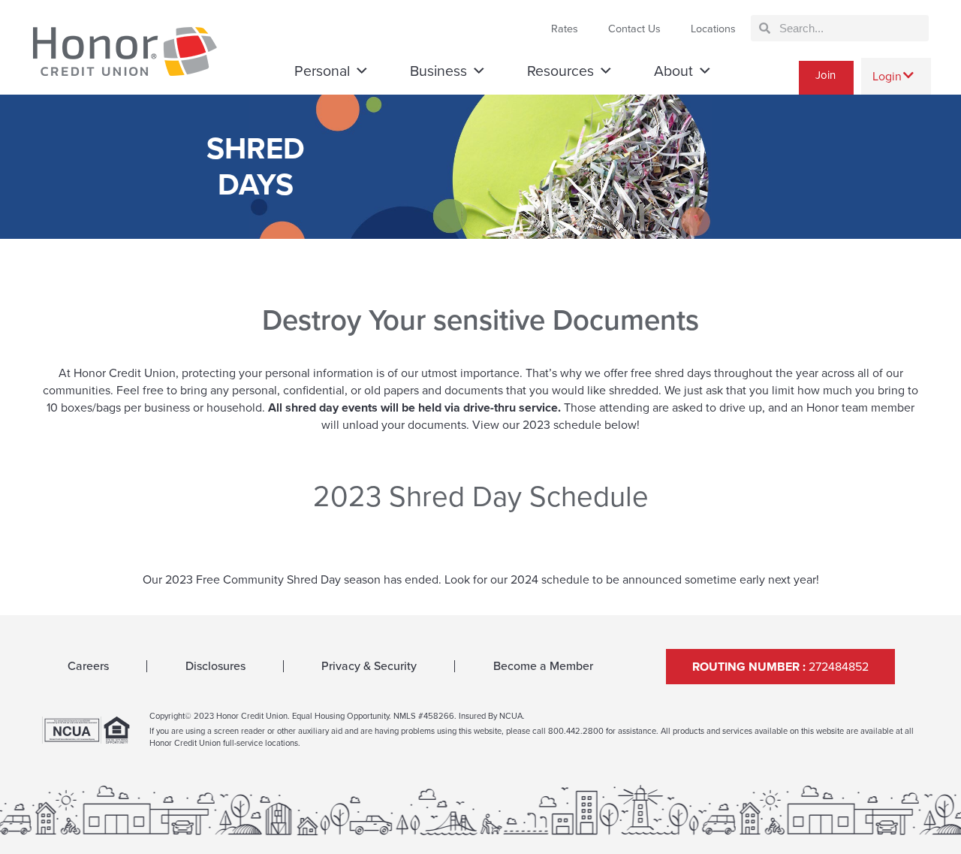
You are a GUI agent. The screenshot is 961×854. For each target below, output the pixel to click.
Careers (88, 665)
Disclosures (215, 665)
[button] (896, 76)
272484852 (780, 666)
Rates (564, 28)
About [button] (673, 71)
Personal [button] (322, 71)
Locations (713, 28)
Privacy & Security (369, 665)
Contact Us (634, 28)
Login (887, 76)
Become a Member (543, 665)
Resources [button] (560, 71)
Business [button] (438, 71)
